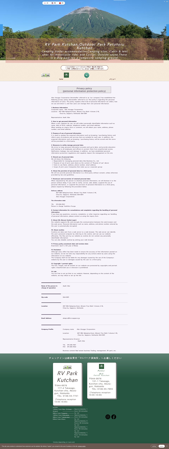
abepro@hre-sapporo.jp (71, 318)
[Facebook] (113, 416)
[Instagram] (107, 416)
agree (161, 446)
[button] (84, 30)
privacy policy (82, 446)
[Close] (167, 446)
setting (154, 446)
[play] (164, 1)
